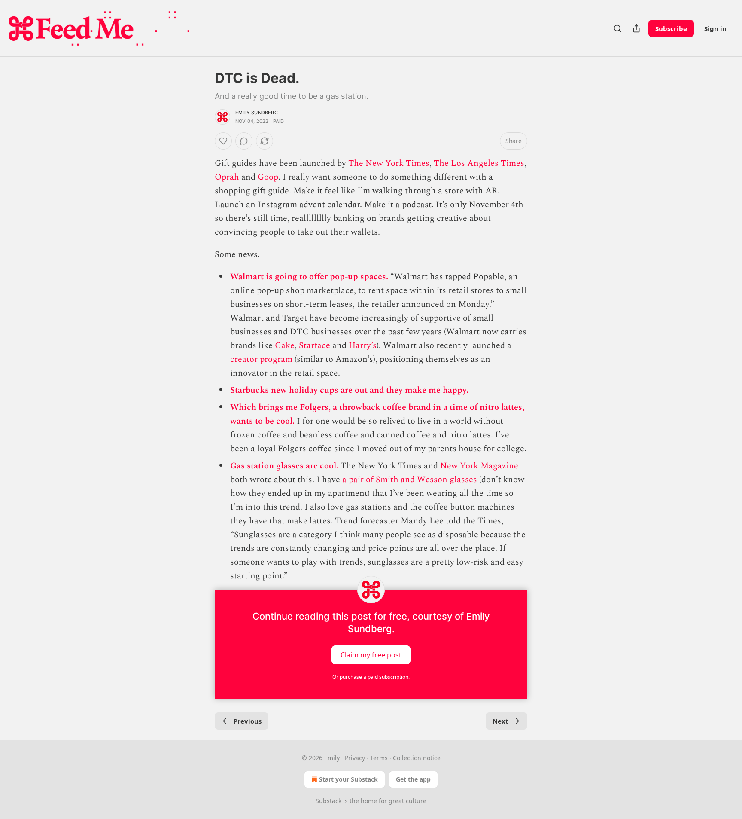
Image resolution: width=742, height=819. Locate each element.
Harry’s (363, 345)
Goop (268, 177)
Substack (328, 801)
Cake (285, 345)
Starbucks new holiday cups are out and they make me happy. (349, 390)
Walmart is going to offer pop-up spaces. (310, 276)
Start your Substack (348, 779)
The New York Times (388, 163)
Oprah (227, 177)
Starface (314, 345)
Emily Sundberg (256, 113)
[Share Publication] (636, 28)
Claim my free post (371, 655)
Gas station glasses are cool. (285, 465)
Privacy (355, 758)
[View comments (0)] (243, 141)
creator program (261, 359)
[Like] (223, 141)
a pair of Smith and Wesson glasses (409, 479)
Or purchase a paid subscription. (371, 677)
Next (500, 721)
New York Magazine (479, 465)
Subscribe (671, 28)
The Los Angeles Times (479, 163)
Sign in (715, 28)
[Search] (617, 28)
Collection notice (417, 758)
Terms (379, 758)
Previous (248, 721)
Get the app (413, 779)
